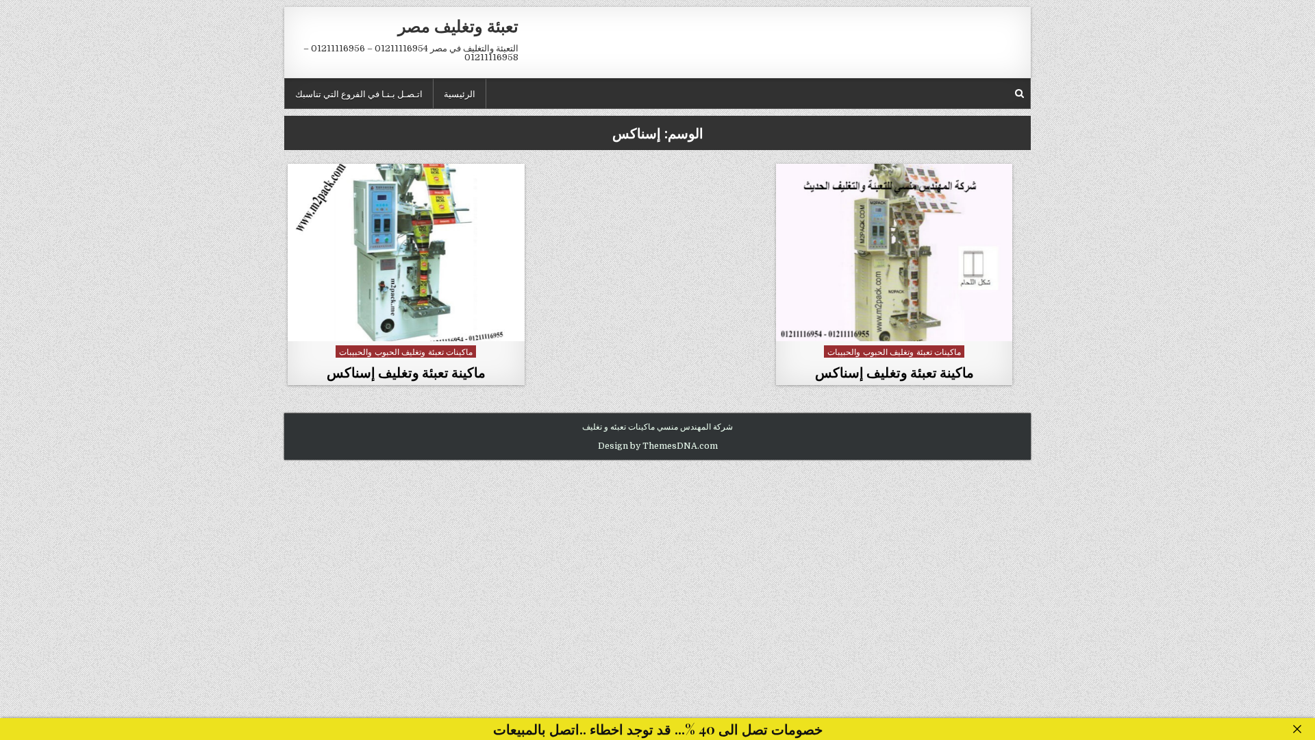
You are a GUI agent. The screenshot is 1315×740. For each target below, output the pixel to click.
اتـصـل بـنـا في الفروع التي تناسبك (359, 93)
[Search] (1019, 93)
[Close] (1297, 729)
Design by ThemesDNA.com (658, 446)
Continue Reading (891, 325)
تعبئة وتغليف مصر (458, 25)
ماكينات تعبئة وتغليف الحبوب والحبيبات (894, 351)
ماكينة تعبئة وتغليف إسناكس (894, 371)
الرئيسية (459, 93)
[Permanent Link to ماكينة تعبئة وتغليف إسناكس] (894, 252)
